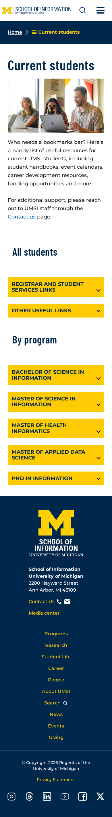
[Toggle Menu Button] (100, 10)
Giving (56, 737)
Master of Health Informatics (39, 428)
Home (15, 32)
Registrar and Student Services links (48, 287)
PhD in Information (42, 478)
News (56, 714)
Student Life (56, 657)
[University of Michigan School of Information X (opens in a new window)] (100, 797)
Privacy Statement (56, 779)
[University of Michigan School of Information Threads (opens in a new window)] (29, 797)
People (56, 680)
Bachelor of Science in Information (48, 375)
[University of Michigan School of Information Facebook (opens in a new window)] (82, 797)
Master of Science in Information (44, 402)
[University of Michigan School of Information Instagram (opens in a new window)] (11, 797)
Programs (56, 633)
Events (56, 726)
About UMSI (56, 691)
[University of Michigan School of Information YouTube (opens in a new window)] (65, 797)
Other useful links (41, 310)
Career (56, 668)
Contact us (22, 217)
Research (56, 645)
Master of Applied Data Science (48, 455)
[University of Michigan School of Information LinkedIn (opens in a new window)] (47, 797)
